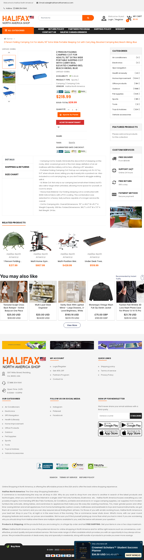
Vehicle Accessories (14, 453)
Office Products (12, 428)
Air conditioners (119, 57)
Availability (62, 76)
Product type (63, 79)
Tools (114, 104)
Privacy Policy (107, 375)
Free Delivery (126, 157)
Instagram (57, 407)
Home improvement (121, 78)
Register (119, 19)
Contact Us (58, 379)
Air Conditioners (12, 407)
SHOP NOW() (133, 555)
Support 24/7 (126, 169)
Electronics (117, 62)
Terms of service (108, 370)
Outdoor (116, 88)
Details (9, 159)
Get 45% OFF (58, 370)
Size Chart (12, 174)
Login (110, 19)
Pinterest (57, 411)
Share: (59, 136)
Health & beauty (119, 73)
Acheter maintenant (70, 122)
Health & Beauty (12, 419)
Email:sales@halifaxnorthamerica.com (56, 3)
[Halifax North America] (24, 362)
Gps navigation (119, 68)
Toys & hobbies (119, 109)
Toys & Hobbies (12, 449)
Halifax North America (75, 86)
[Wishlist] (58, 127)
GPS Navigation (12, 415)
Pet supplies (117, 94)
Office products (119, 83)
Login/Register (59, 366)
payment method (128, 193)
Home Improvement (14, 423)
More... (120, 555)
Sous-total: (62, 102)
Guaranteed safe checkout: (70, 147)
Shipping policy (108, 366)
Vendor (60, 86)
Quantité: (61, 109)
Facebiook (58, 415)
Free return (125, 181)
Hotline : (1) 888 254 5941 (16, 8)
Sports (72, 142)
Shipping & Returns (17, 167)
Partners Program (61, 375)
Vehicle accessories (121, 114)
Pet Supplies (10, 436)
